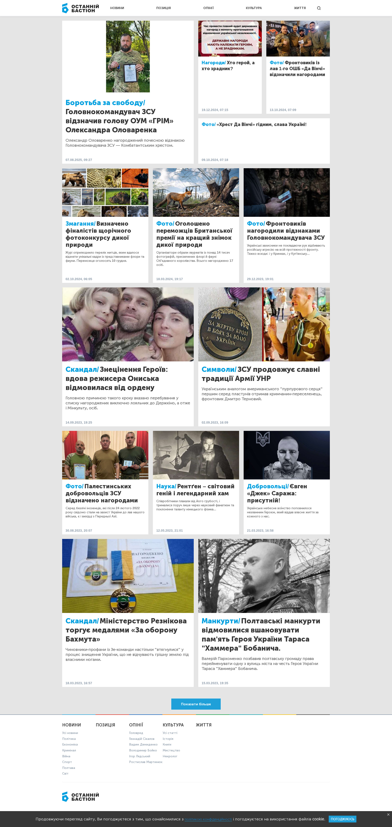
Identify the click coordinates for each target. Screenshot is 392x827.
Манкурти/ (221, 621)
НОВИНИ (117, 8)
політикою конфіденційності (208, 819)
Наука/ (166, 486)
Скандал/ (82, 369)
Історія (168, 739)
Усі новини (70, 733)
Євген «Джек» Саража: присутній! (277, 493)
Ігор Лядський (139, 756)
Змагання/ (81, 223)
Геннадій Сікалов (141, 739)
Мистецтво (171, 750)
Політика (69, 739)
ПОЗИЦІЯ (163, 8)
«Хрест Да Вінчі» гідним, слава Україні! (262, 124)
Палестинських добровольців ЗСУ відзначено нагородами (102, 493)
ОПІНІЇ (208, 8)
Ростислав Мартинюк (145, 762)
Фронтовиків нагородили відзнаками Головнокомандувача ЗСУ (286, 230)
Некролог (170, 756)
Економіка (70, 744)
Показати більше (196, 704)
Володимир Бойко (143, 750)
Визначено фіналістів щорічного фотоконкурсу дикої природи (98, 234)
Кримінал (69, 750)
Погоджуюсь (342, 819)
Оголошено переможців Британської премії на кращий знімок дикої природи (194, 234)
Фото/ (277, 62)
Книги (167, 744)
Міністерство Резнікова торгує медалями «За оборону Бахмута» (126, 630)
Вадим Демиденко (143, 744)
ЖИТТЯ (300, 8)
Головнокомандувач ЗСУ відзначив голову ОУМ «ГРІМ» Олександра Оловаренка (120, 120)
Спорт (67, 762)
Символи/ (219, 369)
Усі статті (170, 733)
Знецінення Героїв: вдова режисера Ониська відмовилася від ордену (117, 378)
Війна (66, 756)
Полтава (68, 768)
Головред (136, 733)
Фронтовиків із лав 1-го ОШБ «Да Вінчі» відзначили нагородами (297, 68)
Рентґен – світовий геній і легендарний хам (195, 490)
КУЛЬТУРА (254, 8)
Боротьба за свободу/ (105, 102)
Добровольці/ (268, 486)
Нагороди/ (214, 62)
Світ (65, 773)
